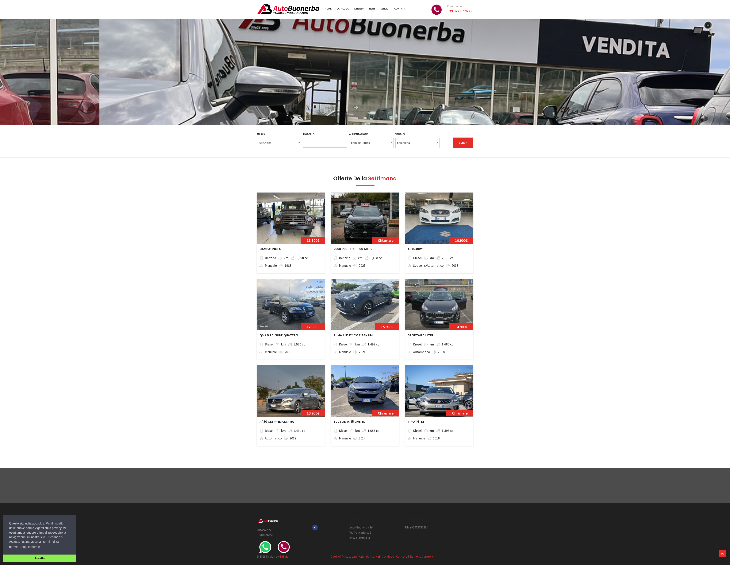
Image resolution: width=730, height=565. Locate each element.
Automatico (421, 352)
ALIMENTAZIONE (358, 134)
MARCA (261, 134)
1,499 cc (373, 344)
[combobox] (279, 143)
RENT (372, 8)
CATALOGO (342, 8)
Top (722, 553)
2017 (293, 438)
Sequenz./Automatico (428, 265)
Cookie (335, 556)
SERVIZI (384, 8)
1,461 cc (299, 430)
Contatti (402, 556)
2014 (362, 438)
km (286, 258)
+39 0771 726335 (460, 11)
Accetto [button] (40, 558)
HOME (328, 8)
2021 (362, 352)
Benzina (270, 258)
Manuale (271, 265)
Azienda (364, 556)
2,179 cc (447, 258)
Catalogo (388, 556)
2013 (454, 265)
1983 (288, 265)
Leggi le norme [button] (30, 546)
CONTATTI (400, 8)
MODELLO (309, 134)
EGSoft (283, 556)
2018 (441, 352)
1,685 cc (447, 344)
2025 (362, 265)
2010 (288, 352)
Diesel (417, 258)
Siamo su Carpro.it (421, 556)
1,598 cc (447, 430)
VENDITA (400, 134)
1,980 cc (299, 344)
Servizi (375, 556)
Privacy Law (349, 556)
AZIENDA (359, 8)
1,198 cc (376, 258)
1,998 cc (302, 258)
